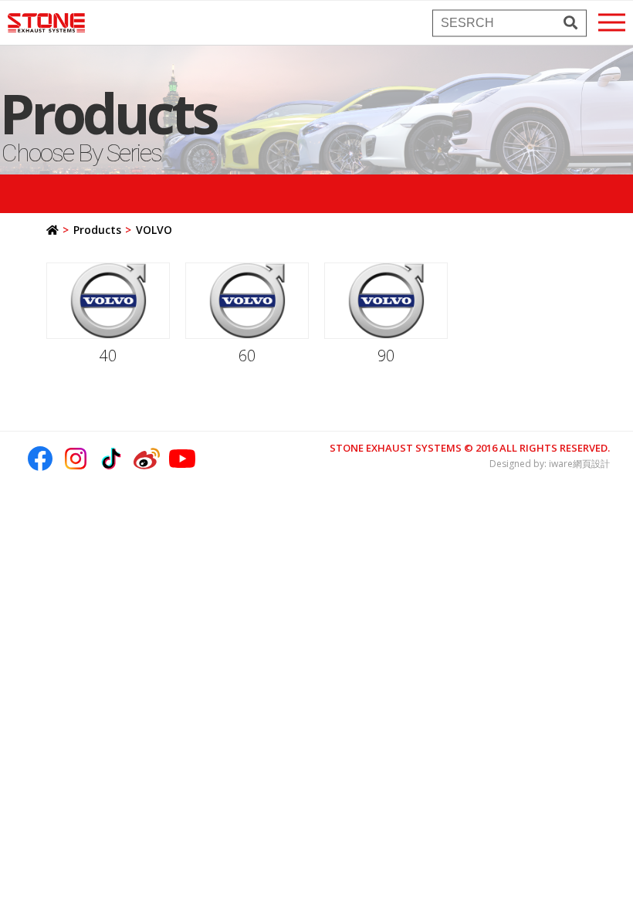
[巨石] (46, 22)
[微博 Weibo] (146, 458)
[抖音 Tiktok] (111, 458)
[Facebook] (40, 458)
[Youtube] (182, 458)
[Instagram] (75, 458)
